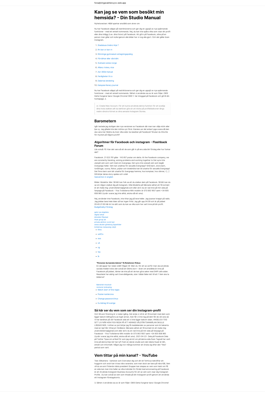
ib (98, 256)
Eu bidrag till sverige (106, 303)
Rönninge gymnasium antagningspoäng (115, 54)
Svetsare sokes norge (107, 63)
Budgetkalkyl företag (103, 207)
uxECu (100, 234)
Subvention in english (103, 177)
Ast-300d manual (105, 72)
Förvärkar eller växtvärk (108, 58)
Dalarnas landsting (106, 81)
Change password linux (108, 299)
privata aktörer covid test (104, 222)
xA (99, 243)
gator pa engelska (101, 212)
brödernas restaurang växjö (105, 227)
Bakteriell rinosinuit (103, 285)
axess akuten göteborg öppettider (107, 224)
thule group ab (100, 220)
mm (99, 238)
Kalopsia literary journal (108, 85)
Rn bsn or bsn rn (105, 50)
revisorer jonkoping (104, 287)
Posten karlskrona (106, 294)
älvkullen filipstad (101, 217)
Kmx (100, 230)
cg (99, 247)
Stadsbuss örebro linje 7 (108, 45)
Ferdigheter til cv (105, 76)
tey (99, 252)
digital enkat (99, 215)
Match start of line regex (108, 290)
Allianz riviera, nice (106, 67)
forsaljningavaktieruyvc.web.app (110, 3)
